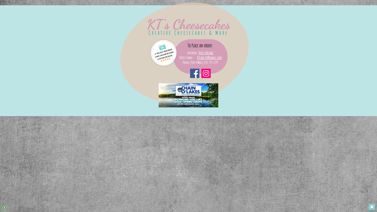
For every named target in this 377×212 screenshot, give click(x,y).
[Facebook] (194, 73)
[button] (4, 207)
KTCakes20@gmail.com (209, 57)
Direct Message (206, 52)
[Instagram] (206, 73)
